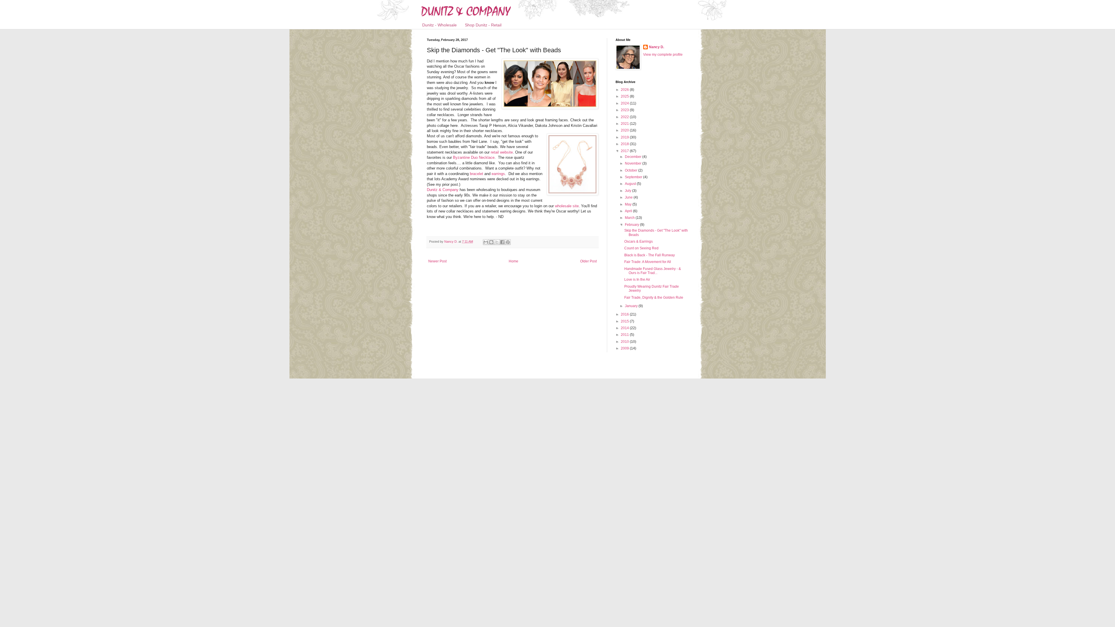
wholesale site (567, 206)
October (631, 170)
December (633, 157)
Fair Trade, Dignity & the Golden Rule (653, 298)
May (628, 204)
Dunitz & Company (442, 190)
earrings (498, 174)
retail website (502, 152)
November (633, 163)
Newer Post (437, 261)
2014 (625, 328)
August (631, 184)
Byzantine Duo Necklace (473, 157)
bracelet (476, 174)
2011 (625, 335)
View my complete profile (663, 55)
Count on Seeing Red (641, 248)
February (632, 225)
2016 (625, 314)
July (628, 191)
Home (513, 261)
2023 (625, 110)
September (634, 177)
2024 (625, 103)
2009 (625, 348)
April (629, 211)
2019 (625, 137)
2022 (625, 117)
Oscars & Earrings (638, 241)
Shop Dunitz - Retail (483, 25)
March (630, 218)
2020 (625, 130)
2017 (625, 151)
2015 (625, 321)
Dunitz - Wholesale (439, 25)
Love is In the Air (637, 280)
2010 (625, 342)
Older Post (588, 261)
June (629, 197)
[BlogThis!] (491, 242)
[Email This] (486, 242)
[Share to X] (497, 242)
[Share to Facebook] (502, 242)
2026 (625, 90)
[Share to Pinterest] (508, 242)
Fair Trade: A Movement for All (647, 262)
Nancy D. (656, 47)
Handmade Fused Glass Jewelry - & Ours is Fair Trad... (652, 271)
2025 (625, 96)
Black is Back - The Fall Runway (649, 255)
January (632, 306)
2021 (625, 124)
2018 (625, 144)
